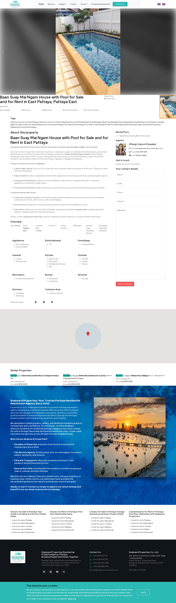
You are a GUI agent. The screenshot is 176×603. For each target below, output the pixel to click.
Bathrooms (38, 375)
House (17, 226)
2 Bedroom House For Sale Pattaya (52, 122)
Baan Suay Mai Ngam (93, 122)
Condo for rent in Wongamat (142, 523)
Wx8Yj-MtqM (141, 155)
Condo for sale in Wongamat (102, 521)
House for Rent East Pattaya (53, 124)
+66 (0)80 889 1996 (101, 566)
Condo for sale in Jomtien (101, 524)
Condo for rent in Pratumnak (142, 532)
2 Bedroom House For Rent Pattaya (24, 122)
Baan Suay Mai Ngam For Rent (141, 122)
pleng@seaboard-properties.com (149, 148)
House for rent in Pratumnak (63, 530)
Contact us (120, 4)
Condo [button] (73, 4)
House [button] (83, 4)
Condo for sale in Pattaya (101, 518)
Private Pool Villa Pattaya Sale (116, 124)
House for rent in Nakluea (62, 527)
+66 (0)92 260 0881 (101, 563)
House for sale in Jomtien (22, 526)
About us (51, 4)
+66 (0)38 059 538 (100, 559)
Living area (49, 375)
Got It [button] (143, 592)
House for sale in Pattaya (22, 520)
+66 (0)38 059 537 (100, 556)
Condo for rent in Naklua (140, 529)
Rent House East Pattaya (26, 127)
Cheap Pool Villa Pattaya (31, 124)
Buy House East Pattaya (75, 122)
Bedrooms (27, 375)
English (159, 4)
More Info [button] (72, 598)
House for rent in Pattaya (61, 518)
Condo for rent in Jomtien (141, 526)
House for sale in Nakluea (22, 529)
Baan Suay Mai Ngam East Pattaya (115, 122)
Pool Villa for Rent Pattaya (74, 124)
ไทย (164, 4)
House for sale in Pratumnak (23, 532)
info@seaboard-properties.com (105, 570)
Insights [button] (62, 4)
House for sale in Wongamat (23, 523)
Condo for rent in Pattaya (140, 520)
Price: (12, 384)
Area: (12, 381)
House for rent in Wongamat (63, 521)
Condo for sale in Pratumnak (102, 530)
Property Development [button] (100, 4)
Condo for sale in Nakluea (101, 527)
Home (41, 4)
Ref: (11, 375)
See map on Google (137, 570)
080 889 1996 (141, 152)
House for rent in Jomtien (62, 524)
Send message (125, 284)
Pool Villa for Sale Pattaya (95, 124)
